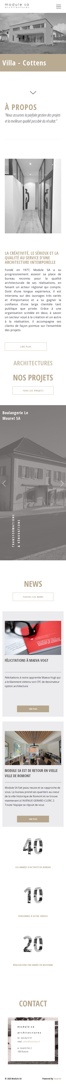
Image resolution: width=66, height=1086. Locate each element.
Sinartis (57, 1078)
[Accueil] (17, 6)
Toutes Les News (33, 596)
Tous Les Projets (33, 390)
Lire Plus (25, 346)
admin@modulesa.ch (31, 1041)
